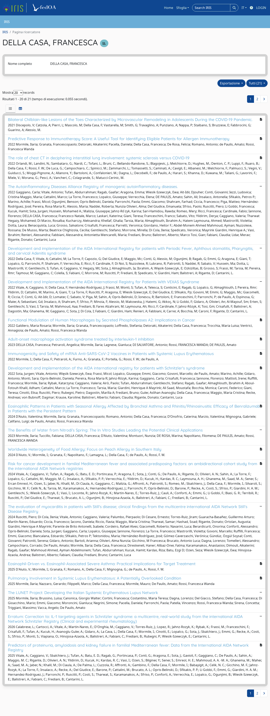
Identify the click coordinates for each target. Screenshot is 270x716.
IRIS (5, 32)
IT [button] (243, 8)
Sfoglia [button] (181, 8)
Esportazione (230, 83)
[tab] (10, 108)
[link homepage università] (45, 7)
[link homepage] (14, 7)
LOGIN (261, 8)
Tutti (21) (256, 83)
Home (168, 8)
